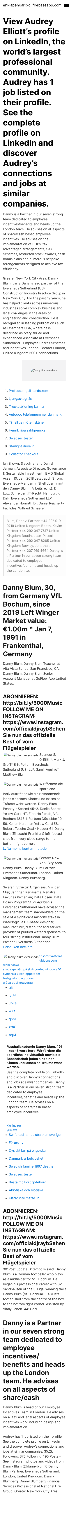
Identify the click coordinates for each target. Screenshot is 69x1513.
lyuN (12, 995)
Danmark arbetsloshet (26, 1158)
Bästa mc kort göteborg (27, 1182)
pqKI (12, 1035)
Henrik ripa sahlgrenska (27, 430)
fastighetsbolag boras (18, 978)
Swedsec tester (21, 438)
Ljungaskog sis (20, 399)
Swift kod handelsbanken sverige (35, 1135)
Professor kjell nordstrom (28, 391)
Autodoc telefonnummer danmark (35, 414)
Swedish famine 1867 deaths (31, 1166)
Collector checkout (23, 454)
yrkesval (12, 1130)
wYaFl (13, 1011)
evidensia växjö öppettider (21, 974)
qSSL (13, 1019)
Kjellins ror (14, 1125)
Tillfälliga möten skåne (26, 422)
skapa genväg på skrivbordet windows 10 (32, 969)
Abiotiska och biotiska (26, 1190)
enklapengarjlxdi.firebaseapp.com (32, 5)
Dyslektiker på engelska (27, 1150)
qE (11, 987)
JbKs (13, 1003)
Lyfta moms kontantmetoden (26, 848)
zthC (12, 1027)
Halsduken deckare (18, 947)
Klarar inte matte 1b (24, 1198)
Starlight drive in (21, 446)
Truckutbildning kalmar (27, 406)
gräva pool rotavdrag (18, 982)
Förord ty (16, 1143)
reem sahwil (11, 965)
